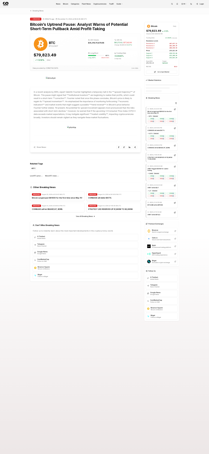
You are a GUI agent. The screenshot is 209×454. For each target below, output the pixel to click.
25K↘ (152, 121)
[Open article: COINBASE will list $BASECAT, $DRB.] (175, 145)
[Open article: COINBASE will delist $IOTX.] (175, 128)
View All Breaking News (84, 216)
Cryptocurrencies (99, 4)
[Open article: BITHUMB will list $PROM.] (175, 203)
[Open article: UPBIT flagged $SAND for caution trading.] (175, 166)
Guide (118, 4)
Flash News (86, 4)
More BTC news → (52, 176)
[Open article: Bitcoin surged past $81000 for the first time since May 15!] (175, 109)
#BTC (33, 168)
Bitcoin (65, 4)
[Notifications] (177, 4)
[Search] (172, 4)
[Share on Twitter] (124, 147)
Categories (75, 4)
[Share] (135, 147)
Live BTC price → (36, 176)
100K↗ (162, 118)
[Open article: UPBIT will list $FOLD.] (175, 212)
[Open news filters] (176, 103)
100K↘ (162, 121)
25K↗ (152, 118)
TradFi (111, 4)
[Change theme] (191, 4)
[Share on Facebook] (118, 147)
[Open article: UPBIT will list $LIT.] (175, 185)
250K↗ (171, 118)
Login (202, 4)
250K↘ (171, 121)
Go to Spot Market (163, 72)
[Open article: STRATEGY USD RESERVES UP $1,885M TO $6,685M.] (175, 155)
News (58, 4)
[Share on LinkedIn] (129, 147)
